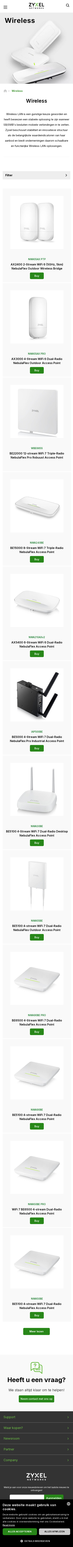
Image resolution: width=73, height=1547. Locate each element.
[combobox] (68, 1504)
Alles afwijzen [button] (54, 1531)
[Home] (5, 90)
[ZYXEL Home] (36, 5)
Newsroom (12, 1438)
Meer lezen (36, 1331)
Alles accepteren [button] (20, 1531)
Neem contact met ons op (36, 1398)
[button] (36, 1541)
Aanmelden (53, 1498)
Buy (36, 275)
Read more (9, 1525)
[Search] (67, 5)
